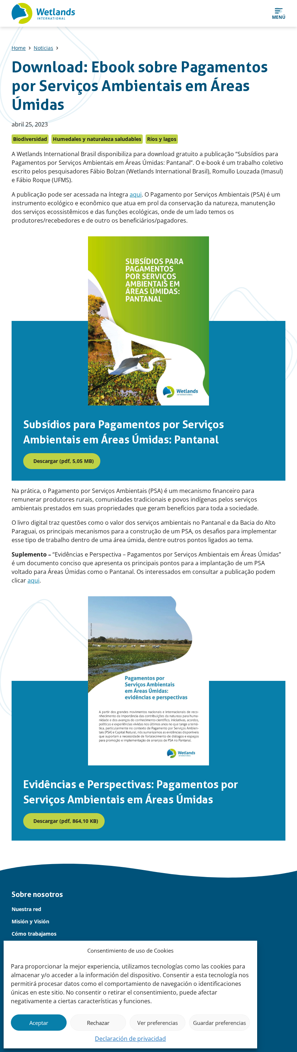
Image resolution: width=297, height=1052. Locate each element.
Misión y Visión (30, 921)
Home (19, 47)
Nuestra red (26, 909)
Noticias (43, 47)
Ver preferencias (157, 1022)
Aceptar (38, 1022)
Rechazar (98, 1022)
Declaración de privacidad (130, 1039)
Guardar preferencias (219, 1022)
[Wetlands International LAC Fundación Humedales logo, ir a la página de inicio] (43, 13)
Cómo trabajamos (34, 933)
